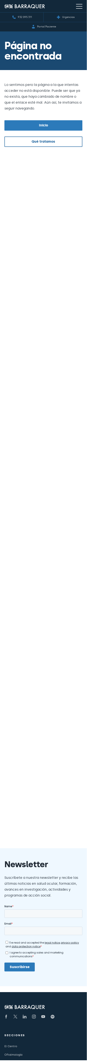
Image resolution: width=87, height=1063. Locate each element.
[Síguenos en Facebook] (6, 1016)
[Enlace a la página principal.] (24, 6)
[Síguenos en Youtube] (43, 1016)
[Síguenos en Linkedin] (24, 1016)
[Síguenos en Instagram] (34, 1016)
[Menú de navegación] (79, 6)
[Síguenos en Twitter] (15, 1016)
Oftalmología (13, 1054)
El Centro (10, 1046)
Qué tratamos (43, 141)
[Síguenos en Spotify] (52, 1016)
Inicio (43, 125)
